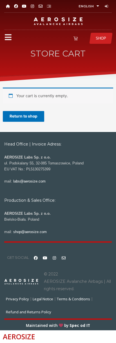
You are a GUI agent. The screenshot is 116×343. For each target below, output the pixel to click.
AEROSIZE (19, 336)
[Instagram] (32, 6)
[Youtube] (24, 6)
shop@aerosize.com (30, 232)
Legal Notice (43, 298)
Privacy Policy (17, 298)
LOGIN (107, 6)
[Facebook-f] (15, 6)
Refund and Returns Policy (28, 311)
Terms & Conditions (73, 298)
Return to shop (23, 116)
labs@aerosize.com (29, 181)
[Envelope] (40, 6)
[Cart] (75, 38)
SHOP (101, 38)
